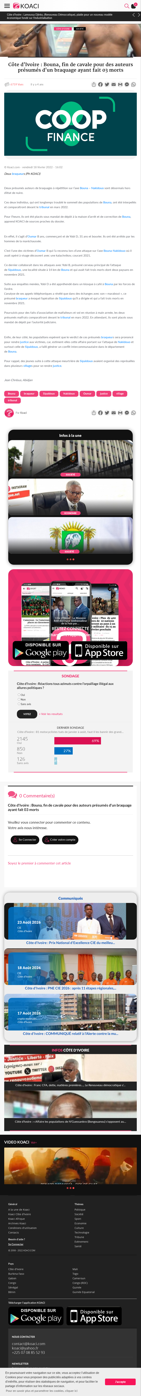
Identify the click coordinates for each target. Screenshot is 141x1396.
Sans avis (26, 704)
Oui (23, 694)
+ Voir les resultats (51, 713)
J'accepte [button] (120, 1381)
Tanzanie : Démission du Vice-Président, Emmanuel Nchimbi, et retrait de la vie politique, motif (60, 14)
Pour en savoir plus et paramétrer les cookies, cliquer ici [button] (41, 1390)
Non (23, 699)
